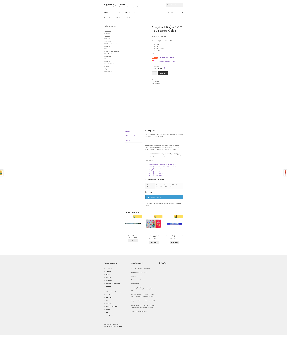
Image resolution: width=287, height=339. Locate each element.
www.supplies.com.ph (141, 311)
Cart (134, 12)
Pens (110, 17)
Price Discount (155, 66)
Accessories (108, 31)
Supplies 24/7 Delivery (114, 4)
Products (106, 12)
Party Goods (108, 56)
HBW (160, 83)
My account (127, 12)
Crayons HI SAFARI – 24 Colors (157, 175)
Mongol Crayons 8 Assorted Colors (157, 170)
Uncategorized (108, 71)
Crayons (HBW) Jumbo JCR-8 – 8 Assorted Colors (161, 168)
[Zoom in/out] (1, 336)
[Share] (9, 336)
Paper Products (108, 53)
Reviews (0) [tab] (127, 140)
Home (107, 17)
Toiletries (107, 66)
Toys (106, 69)
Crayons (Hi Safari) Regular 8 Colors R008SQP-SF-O (162, 164)
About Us (113, 12)
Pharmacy (107, 61)
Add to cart (163, 73)
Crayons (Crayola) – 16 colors (156, 172)
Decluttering (108, 41)
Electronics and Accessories (111, 43)
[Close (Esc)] (12, 336)
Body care (107, 38)
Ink (106, 48)
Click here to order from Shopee (167, 57)
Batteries (107, 36)
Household (107, 46)
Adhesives (107, 33)
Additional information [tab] (130, 136)
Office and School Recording (112, 51)
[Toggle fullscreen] (5, 336)
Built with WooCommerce (115, 326)
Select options (133, 240)
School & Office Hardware (111, 63)
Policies (120, 12)
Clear (167, 68)
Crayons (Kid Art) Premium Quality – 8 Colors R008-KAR (163, 166)
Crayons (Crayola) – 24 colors (156, 174)
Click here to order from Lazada (167, 61)
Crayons (156, 83)
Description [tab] (127, 131)
